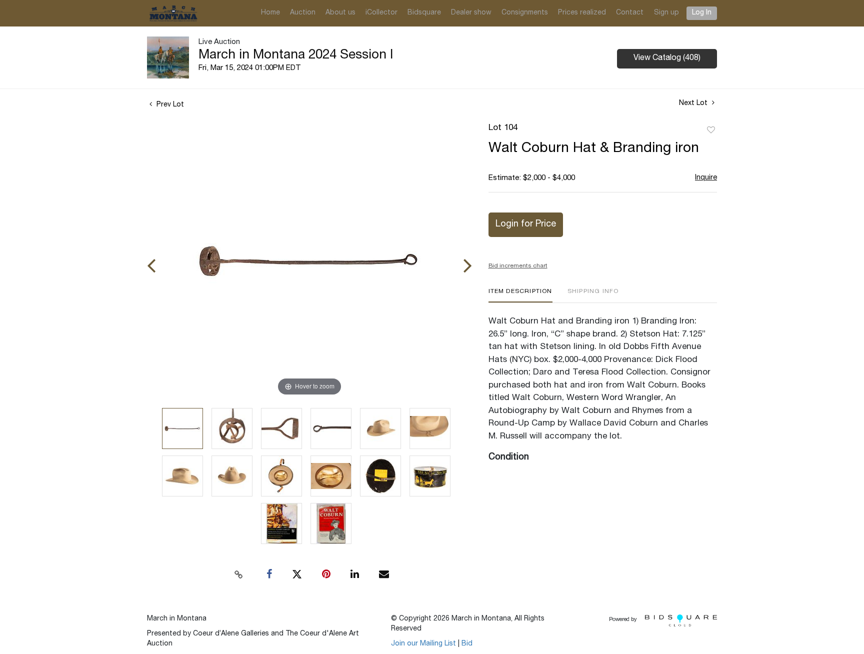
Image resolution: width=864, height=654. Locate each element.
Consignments (525, 13)
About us (341, 13)
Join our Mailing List (423, 644)
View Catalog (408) (667, 58)
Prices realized (582, 13)
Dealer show (471, 13)
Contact (630, 13)
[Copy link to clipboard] (239, 574)
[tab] (520, 295)
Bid (467, 644)
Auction (303, 13)
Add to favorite (711, 131)
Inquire (706, 178)
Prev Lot (169, 105)
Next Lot (694, 103)
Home (270, 13)
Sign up (666, 13)
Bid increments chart (518, 266)
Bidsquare (424, 13)
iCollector (382, 13)
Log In (702, 13)
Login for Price (526, 224)
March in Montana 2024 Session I (295, 55)
